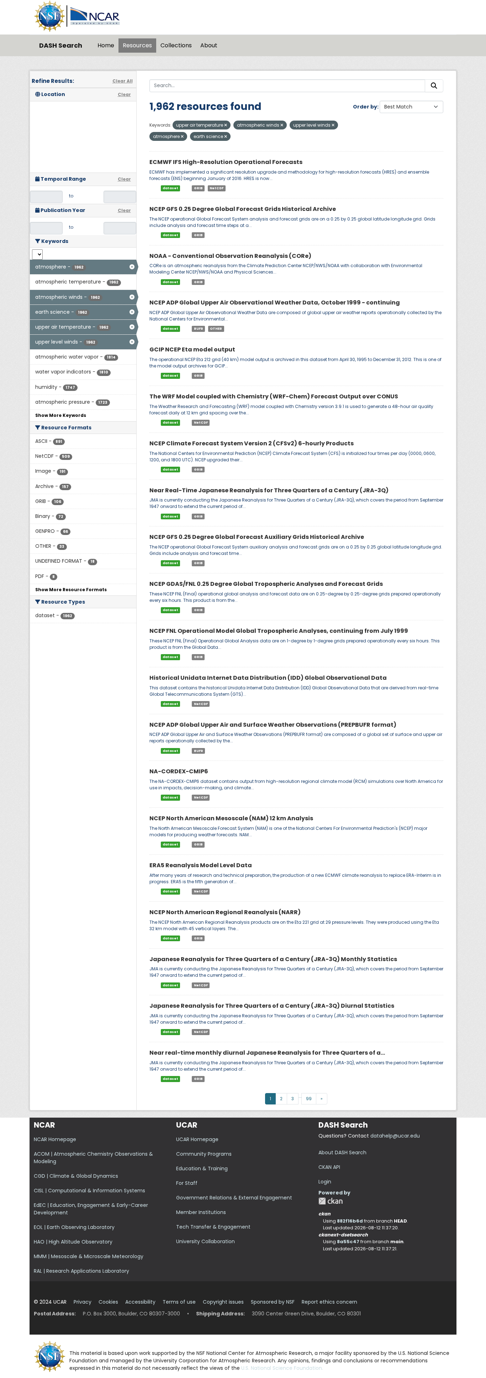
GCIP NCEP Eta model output (192, 349)
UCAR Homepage (197, 1139)
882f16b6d (350, 1221)
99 (309, 1099)
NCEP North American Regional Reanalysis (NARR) (225, 912)
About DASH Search (342, 1152)
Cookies (108, 1301)
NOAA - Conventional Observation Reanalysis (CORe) (230, 256)
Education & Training (202, 1168)
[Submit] (434, 85)
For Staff (186, 1183)
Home (105, 45)
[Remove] (225, 125)
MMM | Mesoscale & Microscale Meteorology (88, 1256)
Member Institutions (201, 1212)
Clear (124, 94)
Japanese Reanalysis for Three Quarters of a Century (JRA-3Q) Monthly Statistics (273, 959)
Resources (137, 45)
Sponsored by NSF (273, 1301)
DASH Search (60, 45)
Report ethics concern (329, 1301)
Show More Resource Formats (71, 590)
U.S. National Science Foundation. (282, 1368)
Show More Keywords (60, 415)
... (300, 1096)
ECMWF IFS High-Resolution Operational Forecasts (225, 162)
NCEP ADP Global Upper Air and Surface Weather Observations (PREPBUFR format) (272, 725)
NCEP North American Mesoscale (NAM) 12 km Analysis (231, 818)
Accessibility (140, 1301)
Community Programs (204, 1153)
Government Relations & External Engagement (234, 1197)
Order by (365, 106)
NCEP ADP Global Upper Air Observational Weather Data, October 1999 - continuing (274, 302)
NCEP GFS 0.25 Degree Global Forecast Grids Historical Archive (242, 209)
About (208, 45)
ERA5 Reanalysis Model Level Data (200, 865)
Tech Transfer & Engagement (213, 1226)
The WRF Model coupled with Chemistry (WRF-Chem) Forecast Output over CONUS (273, 396)
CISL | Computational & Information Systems (89, 1190)
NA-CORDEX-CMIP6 (178, 771)
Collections (176, 45)
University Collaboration (205, 1241)
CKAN (330, 1201)
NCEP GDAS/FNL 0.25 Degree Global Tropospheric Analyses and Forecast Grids (266, 584)
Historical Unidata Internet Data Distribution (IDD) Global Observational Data (268, 678)
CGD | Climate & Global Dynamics (76, 1176)
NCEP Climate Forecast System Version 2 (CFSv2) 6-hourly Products (251, 443)
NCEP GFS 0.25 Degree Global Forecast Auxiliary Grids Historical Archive (256, 537)
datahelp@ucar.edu (395, 1135)
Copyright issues (223, 1301)
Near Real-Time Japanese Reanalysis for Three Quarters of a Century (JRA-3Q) (269, 490)
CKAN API (329, 1167)
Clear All (122, 81)
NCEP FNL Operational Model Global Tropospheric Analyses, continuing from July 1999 (278, 631)
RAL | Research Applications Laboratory (81, 1270)
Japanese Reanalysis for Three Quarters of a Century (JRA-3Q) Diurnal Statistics (271, 1006)
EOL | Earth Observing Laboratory (74, 1227)
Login (324, 1181)
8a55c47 (348, 1241)
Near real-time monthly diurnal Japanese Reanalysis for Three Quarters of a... (267, 1053)
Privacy (82, 1301)
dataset (170, 188)
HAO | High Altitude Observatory (73, 1241)
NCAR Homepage (55, 1139)
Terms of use (179, 1301)
